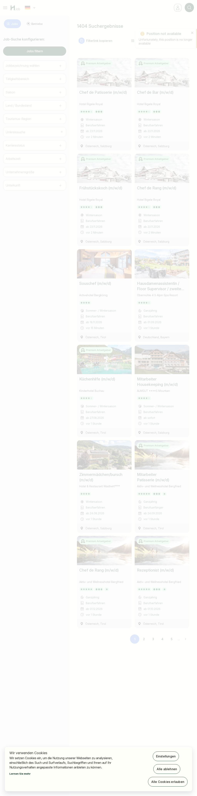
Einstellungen (166, 756)
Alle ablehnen (167, 769)
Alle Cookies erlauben (167, 782)
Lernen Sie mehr (20, 773)
